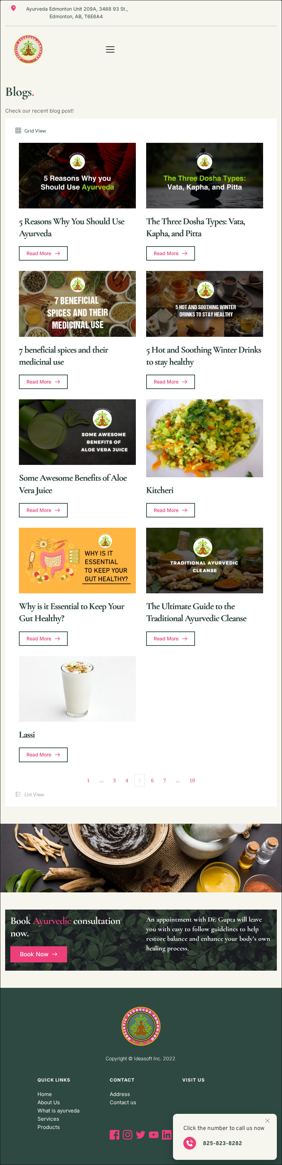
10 (192, 780)
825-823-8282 (222, 1143)
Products (48, 1127)
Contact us (123, 1102)
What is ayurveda (58, 1110)
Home (44, 1094)
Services (48, 1119)
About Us (48, 1102)
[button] (110, 49)
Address (120, 1094)
